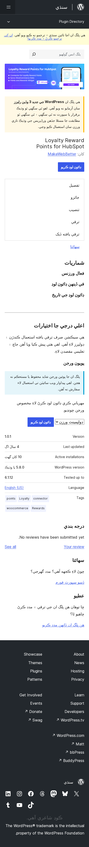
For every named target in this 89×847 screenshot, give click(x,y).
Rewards (38, 508)
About (79, 654)
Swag (35, 720)
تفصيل (74, 185)
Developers (74, 711)
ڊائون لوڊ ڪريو (71, 167)
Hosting (77, 671)
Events (36, 703)
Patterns (34, 679)
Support (77, 703)
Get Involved (30, 695)
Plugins (36, 671)
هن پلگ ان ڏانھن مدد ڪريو (63, 624)
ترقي (75, 221)
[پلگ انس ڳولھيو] (34, 54)
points (11, 498)
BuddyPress (71, 760)
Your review (74, 546)
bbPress (74, 752)
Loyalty (24, 498)
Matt (77, 744)
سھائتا (75, 246)
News (79, 662)
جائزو (75, 197)
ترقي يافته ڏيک (67, 234)
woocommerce (17, 508)
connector (40, 498)
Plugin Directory (71, 21)
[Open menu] (7, 7)
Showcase (33, 654)
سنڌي (68, 782)
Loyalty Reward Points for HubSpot (60, 143)
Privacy (77, 679)
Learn (79, 695)
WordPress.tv (70, 720)
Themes (35, 662)
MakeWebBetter (62, 154)
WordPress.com (68, 735)
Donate (33, 711)
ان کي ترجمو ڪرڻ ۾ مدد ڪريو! (33, 36)
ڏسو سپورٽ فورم (70, 582)
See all (10, 546)
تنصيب (74, 209)
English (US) (14, 488)
